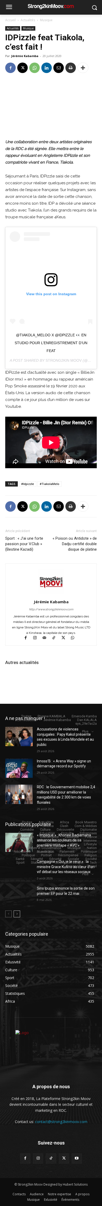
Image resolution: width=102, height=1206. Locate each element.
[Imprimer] (70, 68)
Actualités (28, 20)
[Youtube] (77, 1158)
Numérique (45, 851)
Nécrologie (22, 851)
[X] (22, 68)
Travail (92, 866)
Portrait (46, 855)
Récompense (68, 855)
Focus (27, 840)
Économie (25, 833)
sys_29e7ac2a (86, 723)
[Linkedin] (46, 68)
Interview (90, 840)
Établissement (23, 837)
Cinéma (48, 826)
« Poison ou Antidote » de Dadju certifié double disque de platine (75, 544)
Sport (20, 862)
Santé (20, 859)
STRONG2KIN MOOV (64, 360)
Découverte (65, 829)
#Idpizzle (27, 484)
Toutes (26, 716)
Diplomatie (88, 829)
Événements (49, 837)
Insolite (71, 840)
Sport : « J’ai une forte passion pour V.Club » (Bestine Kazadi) (24, 544)
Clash (64, 826)
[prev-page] (8, 914)
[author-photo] (51, 594)
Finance (91, 837)
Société (91, 859)
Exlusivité (72, 837)
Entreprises (88, 833)
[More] (82, 68)
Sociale (73, 859)
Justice (72, 844)
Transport (73, 866)
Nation (92, 848)
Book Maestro (86, 822)
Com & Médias (86, 826)
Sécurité (37, 859)
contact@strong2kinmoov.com (61, 1121)
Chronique (28, 826)
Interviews (52, 844)
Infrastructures (49, 840)
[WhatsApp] (34, 68)
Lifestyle (90, 844)
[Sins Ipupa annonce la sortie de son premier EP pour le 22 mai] (19, 895)
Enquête (67, 833)
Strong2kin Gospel (69, 862)
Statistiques (40, 862)
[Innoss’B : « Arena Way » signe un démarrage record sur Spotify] (19, 768)
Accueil (10, 20)
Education (47, 833)
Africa (64, 822)
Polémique (89, 851)
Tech (93, 862)
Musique (46, 20)
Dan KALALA (87, 720)
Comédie (27, 829)
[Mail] (47, 638)
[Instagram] (37, 638)
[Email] (58, 68)
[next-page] (17, 914)
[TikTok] (56, 638)
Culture (45, 829)
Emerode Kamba (84, 716)
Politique (28, 855)
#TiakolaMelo (49, 484)
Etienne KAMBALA (51, 716)
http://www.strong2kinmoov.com (51, 609)
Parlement (67, 851)
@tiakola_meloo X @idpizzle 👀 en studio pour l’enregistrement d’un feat (51, 343)
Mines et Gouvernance (44, 848)
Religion (90, 855)
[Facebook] (10, 68)
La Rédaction (27, 720)
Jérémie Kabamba (24, 56)
